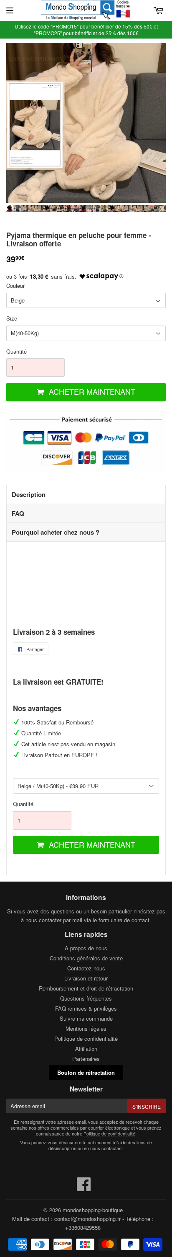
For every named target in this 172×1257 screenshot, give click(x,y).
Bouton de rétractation (86, 1072)
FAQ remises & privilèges (86, 1008)
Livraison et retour (86, 978)
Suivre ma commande (86, 1018)
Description (29, 494)
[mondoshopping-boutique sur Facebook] (83, 1188)
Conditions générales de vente (86, 958)
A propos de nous (86, 948)
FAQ (18, 513)
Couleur (15, 286)
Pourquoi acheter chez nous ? (55, 532)
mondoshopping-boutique (93, 1210)
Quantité (16, 351)
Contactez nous (86, 968)
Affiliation (86, 1049)
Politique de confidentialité (86, 1038)
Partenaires (86, 1059)
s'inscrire (146, 1106)
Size (11, 318)
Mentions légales (86, 1028)
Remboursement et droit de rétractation (86, 988)
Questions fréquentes (86, 998)
